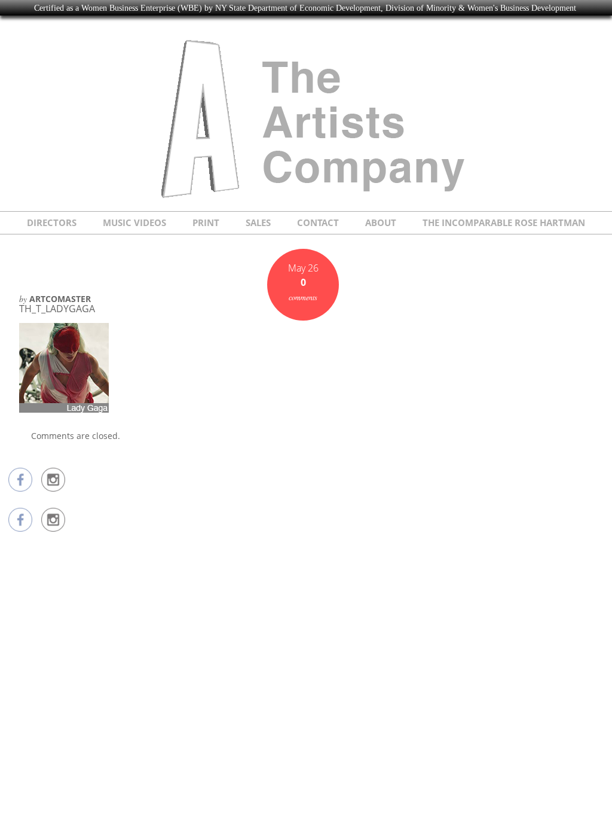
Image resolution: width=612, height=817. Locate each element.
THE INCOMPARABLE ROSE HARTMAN (504, 222)
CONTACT (318, 222)
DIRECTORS (51, 222)
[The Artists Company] (306, 196)
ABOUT (380, 222)
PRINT (205, 222)
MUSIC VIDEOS (134, 222)
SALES (258, 222)
